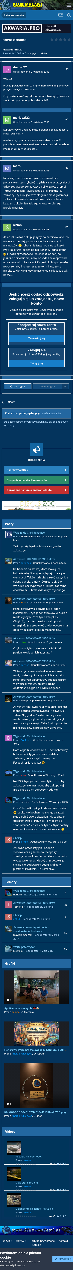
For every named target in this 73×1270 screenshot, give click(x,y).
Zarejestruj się (36, 338)
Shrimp (17, 838)
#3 (67, 167)
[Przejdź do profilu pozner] (8, 663)
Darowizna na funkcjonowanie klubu (29, 489)
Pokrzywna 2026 (17, 469)
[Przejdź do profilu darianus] (8, 561)
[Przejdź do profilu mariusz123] (7, 120)
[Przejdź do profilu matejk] (8, 698)
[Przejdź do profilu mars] (7, 168)
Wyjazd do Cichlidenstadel (29, 532)
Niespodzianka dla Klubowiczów (27, 479)
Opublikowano (31, 71)
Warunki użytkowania (12, 1265)
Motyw (20, 1240)
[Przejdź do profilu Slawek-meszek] (8, 929)
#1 (67, 68)
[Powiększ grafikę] (20, 245)
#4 (67, 226)
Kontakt (63, 1240)
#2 (67, 119)
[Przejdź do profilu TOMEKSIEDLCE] (8, 534)
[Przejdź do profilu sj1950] (8, 840)
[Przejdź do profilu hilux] (8, 640)
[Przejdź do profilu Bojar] (8, 600)
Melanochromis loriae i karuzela (34, 1208)
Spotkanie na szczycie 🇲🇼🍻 (21, 1008)
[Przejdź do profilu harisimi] (8, 800)
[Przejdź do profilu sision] (7, 227)
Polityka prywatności (42, 1240)
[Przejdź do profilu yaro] (8, 773)
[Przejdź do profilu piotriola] (8, 949)
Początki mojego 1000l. (29, 1156)
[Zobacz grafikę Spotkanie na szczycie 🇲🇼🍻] (36, 987)
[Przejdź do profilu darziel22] (7, 69)
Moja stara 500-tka (27, 1182)
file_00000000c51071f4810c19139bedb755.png (35, 1112)
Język (6, 1240)
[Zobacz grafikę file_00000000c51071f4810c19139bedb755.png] (36, 1085)
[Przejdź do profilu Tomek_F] (8, 904)
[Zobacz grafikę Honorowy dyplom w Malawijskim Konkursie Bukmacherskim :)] (36, 1033)
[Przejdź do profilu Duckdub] (8, 738)
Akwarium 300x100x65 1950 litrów (34, 559)
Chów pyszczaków (36, 53)
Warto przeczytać (24, 947)
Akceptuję (64, 1258)
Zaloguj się (36, 363)
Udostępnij (18, 386)
